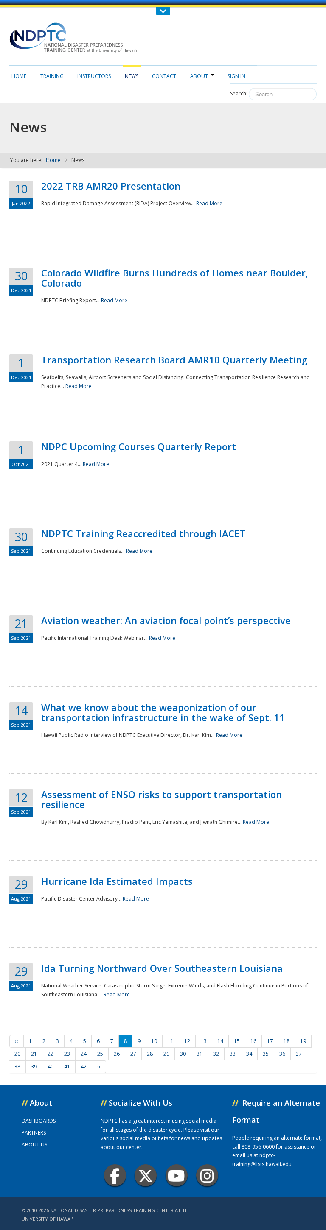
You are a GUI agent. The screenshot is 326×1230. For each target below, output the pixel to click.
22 (50, 1053)
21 (34, 1053)
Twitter (146, 1175)
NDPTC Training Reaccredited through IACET (143, 533)
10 (154, 1041)
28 (150, 1053)
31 (199, 1053)
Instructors (94, 76)
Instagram (207, 1175)
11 (171, 1041)
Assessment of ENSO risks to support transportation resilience (161, 799)
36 (282, 1053)
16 (253, 1041)
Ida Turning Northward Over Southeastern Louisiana (162, 968)
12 (187, 1041)
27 (133, 1053)
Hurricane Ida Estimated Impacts (117, 881)
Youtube (177, 1175)
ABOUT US (34, 1144)
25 (100, 1053)
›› (99, 1066)
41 (67, 1066)
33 (233, 1053)
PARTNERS (34, 1132)
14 (220, 1041)
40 (50, 1066)
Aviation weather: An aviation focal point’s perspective (166, 620)
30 (183, 1053)
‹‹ (16, 1041)
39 (34, 1066)
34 (249, 1053)
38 (17, 1066)
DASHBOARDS (39, 1120)
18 (286, 1041)
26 (117, 1053)
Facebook (115, 1175)
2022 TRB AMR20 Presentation (110, 185)
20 (17, 1053)
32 (216, 1053)
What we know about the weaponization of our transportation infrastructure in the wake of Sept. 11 (163, 712)
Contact (164, 76)
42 (84, 1066)
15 (237, 1041)
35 (266, 1053)
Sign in (236, 76)
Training (52, 76)
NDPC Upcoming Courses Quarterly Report (138, 446)
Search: (238, 93)
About (199, 76)
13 (204, 1041)
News (131, 76)
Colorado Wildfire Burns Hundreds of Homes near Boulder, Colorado (174, 277)
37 (299, 1053)
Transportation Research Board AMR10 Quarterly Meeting (174, 359)
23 (67, 1053)
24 (84, 1053)
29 (166, 1053)
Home (18, 76)
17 (270, 1041)
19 (303, 1041)
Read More (209, 203)
